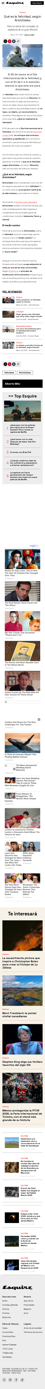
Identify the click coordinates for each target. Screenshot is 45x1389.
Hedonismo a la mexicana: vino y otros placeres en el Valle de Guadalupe (30, 1142)
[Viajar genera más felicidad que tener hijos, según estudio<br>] (8, 314)
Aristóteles (25, 372)
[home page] (15, 3)
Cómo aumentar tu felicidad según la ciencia (28, 301)
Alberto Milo (29, 35)
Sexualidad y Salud (23, 326)
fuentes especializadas (26, 202)
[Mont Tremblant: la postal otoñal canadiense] (22, 990)
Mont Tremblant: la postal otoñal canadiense (19, 1014)
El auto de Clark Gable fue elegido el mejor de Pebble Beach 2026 (30, 1192)
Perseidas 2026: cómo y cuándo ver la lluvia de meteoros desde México (30, 1241)
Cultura (23, 12)
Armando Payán (33, 336)
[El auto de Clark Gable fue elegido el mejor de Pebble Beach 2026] (12, 1192)
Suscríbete (37, 3)
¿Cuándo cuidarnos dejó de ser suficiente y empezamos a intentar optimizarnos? (23, 462)
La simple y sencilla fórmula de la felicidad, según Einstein (29, 346)
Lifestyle (20, 312)
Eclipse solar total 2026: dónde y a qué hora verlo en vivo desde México (30, 1217)
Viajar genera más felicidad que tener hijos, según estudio (29, 315)
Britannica (13, 271)
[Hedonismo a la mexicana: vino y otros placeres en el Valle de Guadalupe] (12, 1142)
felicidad (9, 372)
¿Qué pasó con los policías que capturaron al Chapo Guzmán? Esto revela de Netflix (22, 428)
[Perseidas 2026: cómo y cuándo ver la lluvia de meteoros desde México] (12, 1241)
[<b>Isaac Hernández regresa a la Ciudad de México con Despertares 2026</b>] (12, 1264)
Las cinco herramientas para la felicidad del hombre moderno (28, 331)
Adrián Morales (34, 305)
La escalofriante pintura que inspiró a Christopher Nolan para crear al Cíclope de (21, 962)
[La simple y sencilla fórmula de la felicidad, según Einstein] (8, 345)
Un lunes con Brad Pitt (20, 452)
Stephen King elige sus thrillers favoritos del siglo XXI (22, 1063)
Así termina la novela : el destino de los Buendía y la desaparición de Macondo (30, 1167)
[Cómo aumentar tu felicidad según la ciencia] (8, 299)
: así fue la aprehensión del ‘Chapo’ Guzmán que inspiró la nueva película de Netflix (23, 476)
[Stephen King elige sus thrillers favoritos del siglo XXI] (22, 1039)
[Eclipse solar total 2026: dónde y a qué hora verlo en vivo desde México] (12, 1217)
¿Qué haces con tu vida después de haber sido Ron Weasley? (23, 441)
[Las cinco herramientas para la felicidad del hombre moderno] (8, 328)
